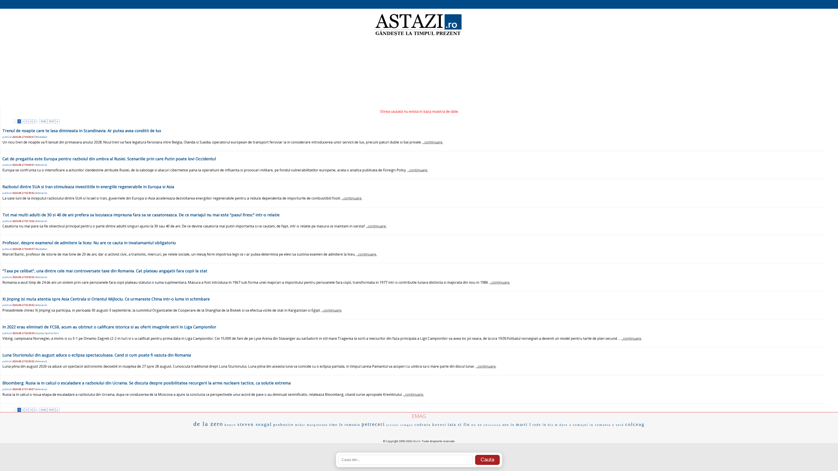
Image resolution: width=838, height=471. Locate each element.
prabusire (283, 424)
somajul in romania (592, 425)
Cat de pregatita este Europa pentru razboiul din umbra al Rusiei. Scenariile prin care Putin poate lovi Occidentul (109, 158)
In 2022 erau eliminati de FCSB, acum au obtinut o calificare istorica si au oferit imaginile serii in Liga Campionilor (109, 326)
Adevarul (41, 164)
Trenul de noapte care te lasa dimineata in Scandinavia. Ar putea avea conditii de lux (81, 130)
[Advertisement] (419, 71)
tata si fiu (459, 424)
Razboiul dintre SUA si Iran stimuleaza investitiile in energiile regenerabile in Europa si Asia (88, 186)
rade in (539, 425)
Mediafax (41, 136)
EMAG (419, 416)
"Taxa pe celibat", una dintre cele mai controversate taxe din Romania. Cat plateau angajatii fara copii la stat (104, 270)
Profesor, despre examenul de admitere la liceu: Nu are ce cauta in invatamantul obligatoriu (89, 242)
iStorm (416, 441)
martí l (523, 424)
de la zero (208, 423)
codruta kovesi (430, 425)
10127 (51, 121)
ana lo (508, 425)
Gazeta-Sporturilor (47, 333)
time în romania (344, 425)
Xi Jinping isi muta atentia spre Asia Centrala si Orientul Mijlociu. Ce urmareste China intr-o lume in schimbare (106, 299)
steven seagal (254, 424)
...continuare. (432, 142)
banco (230, 425)
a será (618, 425)
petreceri (373, 424)
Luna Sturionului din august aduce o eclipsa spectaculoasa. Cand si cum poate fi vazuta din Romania (96, 355)
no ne (476, 425)
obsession (492, 425)
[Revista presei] (418, 36)
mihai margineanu (311, 425)
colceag (635, 424)
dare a (565, 425)
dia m (553, 425)
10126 (43, 121)
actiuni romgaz (399, 425)
